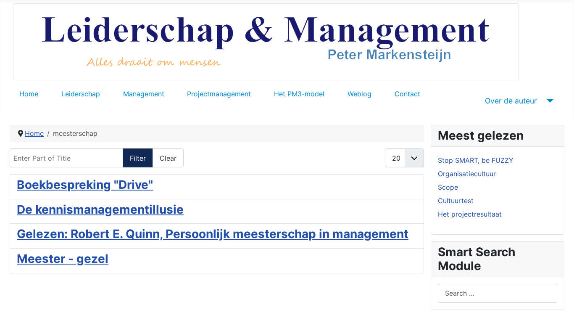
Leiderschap (80, 94)
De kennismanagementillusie (100, 209)
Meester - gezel (62, 259)
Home (28, 94)
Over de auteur (511, 100)
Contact (407, 94)
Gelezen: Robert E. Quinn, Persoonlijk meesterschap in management (212, 234)
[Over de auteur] (548, 101)
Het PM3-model (299, 94)
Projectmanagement (219, 94)
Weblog (359, 94)
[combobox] (497, 293)
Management (143, 94)
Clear (168, 158)
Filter (138, 158)
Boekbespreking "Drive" (85, 184)
